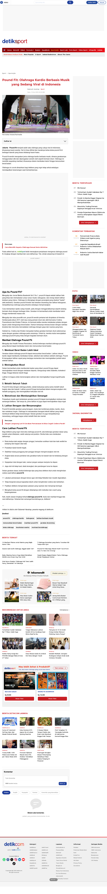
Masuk (102, 2)
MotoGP (16, 50)
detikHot (32, 858)
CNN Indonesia (95, 847)
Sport (4, 73)
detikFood (45, 850)
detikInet (32, 855)
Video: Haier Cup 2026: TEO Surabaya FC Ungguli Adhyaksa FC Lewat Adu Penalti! (97, 394)
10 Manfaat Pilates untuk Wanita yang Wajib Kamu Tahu (17, 543)
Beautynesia (94, 855)
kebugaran (30, 518)
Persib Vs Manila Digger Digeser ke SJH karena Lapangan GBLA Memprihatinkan (90, 200)
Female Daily (95, 858)
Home (9, 50)
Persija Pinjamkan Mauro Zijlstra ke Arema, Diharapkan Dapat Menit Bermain (91, 214)
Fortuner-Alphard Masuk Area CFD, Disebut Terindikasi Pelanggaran (26, 756)
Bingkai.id (59, 865)
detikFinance (33, 852)
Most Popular (29, 54)
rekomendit (59, 876)
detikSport (33, 860)
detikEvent (59, 855)
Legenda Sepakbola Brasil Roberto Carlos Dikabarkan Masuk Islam (90, 246)
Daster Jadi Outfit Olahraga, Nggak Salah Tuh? (18, 549)
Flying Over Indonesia (62, 871)
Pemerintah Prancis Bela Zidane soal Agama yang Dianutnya (90, 238)
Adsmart (58, 852)
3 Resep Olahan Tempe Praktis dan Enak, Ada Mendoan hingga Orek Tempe (44, 733)
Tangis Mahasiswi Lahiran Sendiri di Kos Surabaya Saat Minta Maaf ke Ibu (35, 632)
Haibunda (94, 852)
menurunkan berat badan (12, 523)
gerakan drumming (47, 523)
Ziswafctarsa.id (60, 868)
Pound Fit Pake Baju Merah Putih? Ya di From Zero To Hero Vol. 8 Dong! (53, 549)
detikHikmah (45, 865)
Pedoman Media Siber (80, 850)
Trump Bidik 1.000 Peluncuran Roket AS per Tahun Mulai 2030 (9, 755)
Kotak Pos (77, 855)
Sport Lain (64, 50)
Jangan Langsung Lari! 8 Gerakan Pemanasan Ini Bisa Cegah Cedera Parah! (35, 424)
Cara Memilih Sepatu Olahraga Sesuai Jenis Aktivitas (26, 247)
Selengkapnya (64, 610)
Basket (37, 50)
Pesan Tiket (19, 698)
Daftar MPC (92, 2)
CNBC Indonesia (96, 850)
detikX (43, 858)
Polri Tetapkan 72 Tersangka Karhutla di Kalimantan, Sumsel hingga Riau (61, 733)
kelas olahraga (8, 527)
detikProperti (33, 868)
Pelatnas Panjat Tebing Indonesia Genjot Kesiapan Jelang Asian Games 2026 (97, 333)
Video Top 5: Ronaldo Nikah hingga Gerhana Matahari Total (95, 371)
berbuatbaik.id (60, 847)
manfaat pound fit (31, 523)
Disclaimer (77, 865)
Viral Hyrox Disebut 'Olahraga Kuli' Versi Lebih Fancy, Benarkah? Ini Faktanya (17, 562)
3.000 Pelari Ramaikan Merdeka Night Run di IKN (79, 309)
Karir (75, 852)
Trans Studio (60, 863)
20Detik (44, 860)
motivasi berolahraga (39, 527)
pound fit (6, 518)
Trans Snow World (61, 860)
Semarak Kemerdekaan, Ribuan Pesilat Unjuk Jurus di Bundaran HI (97, 310)
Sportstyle (55, 50)
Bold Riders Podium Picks (13, 54)
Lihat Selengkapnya (87, 222)
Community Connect (62, 878)
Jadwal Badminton (49, 54)
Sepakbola (45, 50)
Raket (23, 50)
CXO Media (94, 860)
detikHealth (45, 852)
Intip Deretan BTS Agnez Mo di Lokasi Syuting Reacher (26, 732)
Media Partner (78, 858)
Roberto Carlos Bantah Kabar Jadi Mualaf (91, 254)
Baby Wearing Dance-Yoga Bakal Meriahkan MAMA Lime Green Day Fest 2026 (17, 556)
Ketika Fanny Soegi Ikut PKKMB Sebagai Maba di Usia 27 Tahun (12, 656)
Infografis (92, 50)
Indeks (99, 50)
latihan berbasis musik (45, 518)
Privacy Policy (78, 863)
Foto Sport (73, 50)
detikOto (32, 865)
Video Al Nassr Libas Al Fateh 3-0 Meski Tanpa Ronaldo (79, 392)
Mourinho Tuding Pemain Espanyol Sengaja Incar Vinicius (89, 208)
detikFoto (44, 863)
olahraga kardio (18, 518)
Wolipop (44, 855)
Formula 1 (30, 50)
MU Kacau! (81, 188)
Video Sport (83, 50)
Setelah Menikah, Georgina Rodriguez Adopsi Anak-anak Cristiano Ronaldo (59, 656)
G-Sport (38, 54)
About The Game (64, 54)
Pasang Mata (60, 850)
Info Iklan (76, 860)
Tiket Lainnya (59, 668)
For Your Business (61, 873)
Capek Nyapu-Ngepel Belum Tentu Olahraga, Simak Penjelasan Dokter (52, 556)
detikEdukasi (33, 850)
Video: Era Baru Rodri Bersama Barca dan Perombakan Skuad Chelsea (79, 371)
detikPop (44, 868)
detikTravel (45, 847)
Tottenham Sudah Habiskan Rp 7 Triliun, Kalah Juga (11, 631)
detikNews (33, 847)
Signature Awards (61, 858)
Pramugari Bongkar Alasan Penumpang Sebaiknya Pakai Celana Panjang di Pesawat (44, 757)
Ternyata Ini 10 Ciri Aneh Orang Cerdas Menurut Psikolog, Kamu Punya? (57, 632)
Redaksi (76, 847)
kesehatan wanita (22, 527)
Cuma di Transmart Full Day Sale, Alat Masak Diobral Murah (9, 732)
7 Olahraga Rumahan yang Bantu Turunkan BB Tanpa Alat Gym (53, 543)
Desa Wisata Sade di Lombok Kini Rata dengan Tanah (36, 655)
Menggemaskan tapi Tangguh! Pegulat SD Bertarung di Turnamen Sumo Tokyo (79, 333)
